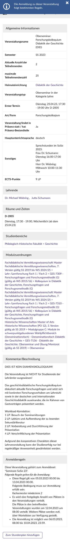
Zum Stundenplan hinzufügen (23, 535)
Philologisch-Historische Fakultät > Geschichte (31, 244)
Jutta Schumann (41, 198)
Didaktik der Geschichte (49, 85)
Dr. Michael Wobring (17, 198)
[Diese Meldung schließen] (67, 3)
